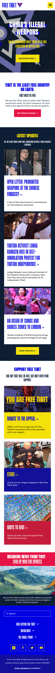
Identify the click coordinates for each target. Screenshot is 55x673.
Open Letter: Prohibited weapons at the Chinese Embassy (23, 187)
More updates (26, 351)
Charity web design (22, 668)
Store (11, 474)
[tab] (27, 624)
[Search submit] (6, 613)
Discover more (26, 58)
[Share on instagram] (13, 647)
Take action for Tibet (25, 624)
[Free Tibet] (12, 5)
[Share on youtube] (41, 647)
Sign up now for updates (27, 561)
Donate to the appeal (21, 418)
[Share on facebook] (23, 647)
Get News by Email (26, 113)
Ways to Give (16, 527)
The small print (25, 637)
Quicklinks (26, 630)
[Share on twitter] (32, 647)
